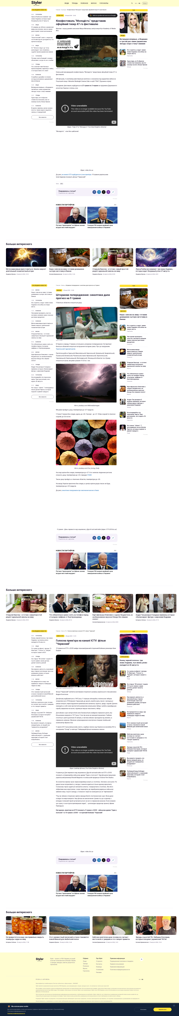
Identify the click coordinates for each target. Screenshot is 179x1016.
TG (99, 192)
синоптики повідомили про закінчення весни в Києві (80, 490)
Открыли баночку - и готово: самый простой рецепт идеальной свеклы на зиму (110, 270)
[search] (132, 3)
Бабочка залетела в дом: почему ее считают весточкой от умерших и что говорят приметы (42, 704)
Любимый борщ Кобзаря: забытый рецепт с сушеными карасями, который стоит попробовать (40, 736)
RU (139, 3)
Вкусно (94, 3)
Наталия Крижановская (55, 274)
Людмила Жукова (11, 274)
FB (94, 192)
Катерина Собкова (141, 620)
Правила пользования (117, 964)
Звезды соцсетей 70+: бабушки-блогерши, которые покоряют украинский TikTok (41, 715)
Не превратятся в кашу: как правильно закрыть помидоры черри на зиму (41, 683)
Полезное (84, 3)
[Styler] (36, 3)
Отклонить (143, 1009)
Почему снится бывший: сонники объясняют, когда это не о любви (42, 59)
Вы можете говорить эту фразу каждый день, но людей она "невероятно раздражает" (41, 725)
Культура (63, 9)
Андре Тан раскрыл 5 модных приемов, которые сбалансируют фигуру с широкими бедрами (42, 369)
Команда (99, 967)
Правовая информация (117, 967)
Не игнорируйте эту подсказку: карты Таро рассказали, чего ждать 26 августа (41, 379)
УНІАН (89, 475)
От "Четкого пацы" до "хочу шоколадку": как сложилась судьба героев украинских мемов (42, 50)
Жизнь (63, 285)
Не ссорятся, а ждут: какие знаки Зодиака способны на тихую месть (136, 51)
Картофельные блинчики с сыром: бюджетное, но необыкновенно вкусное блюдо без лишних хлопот (42, 357)
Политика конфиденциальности (120, 969)
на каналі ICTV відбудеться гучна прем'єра (76, 174)
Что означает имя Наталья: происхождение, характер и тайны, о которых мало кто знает (42, 69)
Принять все (162, 1009)
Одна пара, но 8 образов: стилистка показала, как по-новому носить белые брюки (40, 100)
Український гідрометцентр (65, 349)
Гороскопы (104, 3)
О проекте (99, 961)
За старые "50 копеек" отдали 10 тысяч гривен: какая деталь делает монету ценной (41, 661)
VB (108, 192)
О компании (99, 969)
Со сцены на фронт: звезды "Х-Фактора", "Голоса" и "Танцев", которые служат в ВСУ (41, 650)
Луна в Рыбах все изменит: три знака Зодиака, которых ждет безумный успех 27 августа (41, 19)
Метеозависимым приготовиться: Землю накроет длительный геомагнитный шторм (26, 270)
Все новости (42, 117)
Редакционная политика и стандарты (121, 961)
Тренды (75, 3)
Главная (58, 9)
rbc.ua (144, 3)
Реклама (99, 972)
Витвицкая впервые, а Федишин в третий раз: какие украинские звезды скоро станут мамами (42, 89)
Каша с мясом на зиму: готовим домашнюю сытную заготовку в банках (66, 270)
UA (136, 3)
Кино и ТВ (64, 631)
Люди (67, 3)
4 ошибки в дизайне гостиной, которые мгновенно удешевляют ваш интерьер (42, 79)
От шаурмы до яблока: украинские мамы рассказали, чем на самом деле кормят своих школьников (42, 29)
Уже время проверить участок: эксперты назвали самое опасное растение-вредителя (42, 315)
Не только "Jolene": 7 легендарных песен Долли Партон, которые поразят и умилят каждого (42, 390)
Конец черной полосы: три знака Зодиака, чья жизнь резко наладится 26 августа (42, 640)
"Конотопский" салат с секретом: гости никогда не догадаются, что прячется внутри (42, 39)
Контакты (99, 964)
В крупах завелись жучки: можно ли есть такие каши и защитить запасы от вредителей (41, 110)
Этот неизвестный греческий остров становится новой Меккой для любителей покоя (42, 694)
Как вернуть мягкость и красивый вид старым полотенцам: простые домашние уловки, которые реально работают (42, 672)
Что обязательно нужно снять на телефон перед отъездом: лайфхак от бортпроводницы (42, 346)
